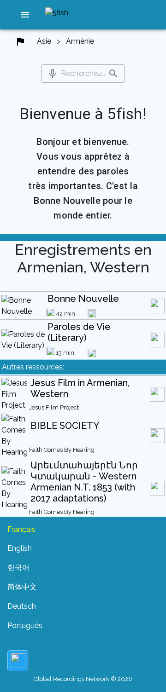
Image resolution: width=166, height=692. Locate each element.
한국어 (18, 567)
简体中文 (22, 586)
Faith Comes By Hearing (62, 449)
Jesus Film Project (54, 407)
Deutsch (21, 606)
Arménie (80, 41)
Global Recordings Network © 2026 (83, 678)
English (19, 548)
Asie (44, 41)
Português (24, 625)
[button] (25, 14)
